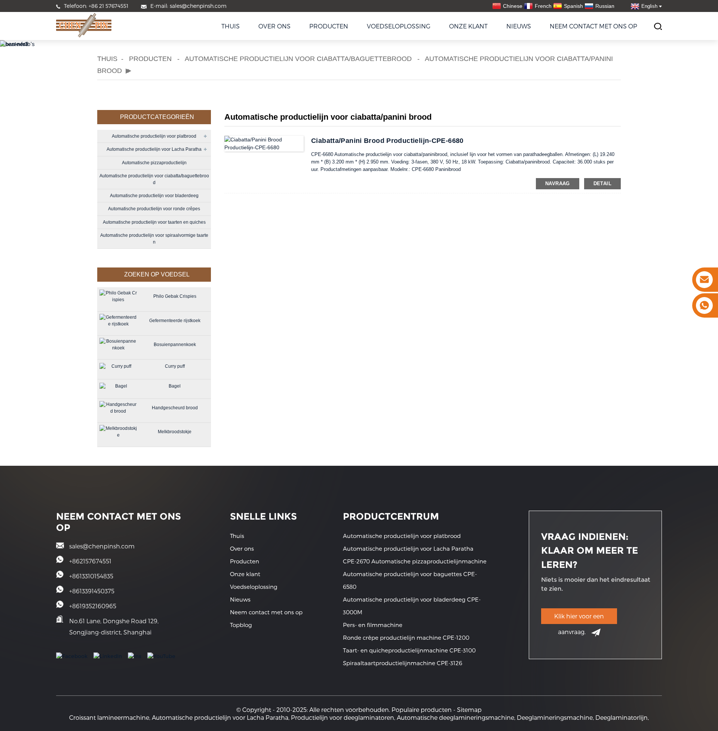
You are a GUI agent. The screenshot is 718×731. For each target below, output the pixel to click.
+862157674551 (90, 561)
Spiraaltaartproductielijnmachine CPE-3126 (402, 663)
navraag (557, 183)
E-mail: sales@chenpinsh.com (188, 6)
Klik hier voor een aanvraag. (579, 618)
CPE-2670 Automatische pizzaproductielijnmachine (415, 561)
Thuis (230, 26)
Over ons (274, 26)
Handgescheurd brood (175, 407)
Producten (328, 26)
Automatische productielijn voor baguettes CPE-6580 (410, 580)
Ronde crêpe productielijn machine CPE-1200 (406, 637)
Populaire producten (422, 709)
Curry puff (175, 366)
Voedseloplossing (398, 26)
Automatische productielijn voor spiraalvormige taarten (154, 239)
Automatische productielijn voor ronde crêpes (154, 208)
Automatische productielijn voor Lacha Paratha (154, 149)
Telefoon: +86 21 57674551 (96, 6)
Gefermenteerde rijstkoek (174, 320)
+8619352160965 (92, 605)
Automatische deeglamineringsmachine (455, 717)
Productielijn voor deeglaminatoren (342, 717)
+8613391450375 (91, 590)
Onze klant (468, 26)
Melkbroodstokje (174, 431)
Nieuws (518, 26)
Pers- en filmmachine (372, 624)
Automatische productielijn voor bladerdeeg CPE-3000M (412, 605)
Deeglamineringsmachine (555, 717)
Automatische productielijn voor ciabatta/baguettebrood (298, 58)
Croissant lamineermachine (109, 717)
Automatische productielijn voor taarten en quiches (154, 222)
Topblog (241, 624)
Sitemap (469, 709)
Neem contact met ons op (593, 26)
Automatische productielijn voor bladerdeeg (154, 195)
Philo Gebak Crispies (174, 296)
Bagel (175, 386)
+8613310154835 (91, 575)
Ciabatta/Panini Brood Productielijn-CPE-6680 (387, 140)
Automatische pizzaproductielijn (154, 162)
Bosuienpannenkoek (175, 344)
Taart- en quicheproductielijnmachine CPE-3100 (409, 650)
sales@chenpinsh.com (102, 546)
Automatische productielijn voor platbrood (154, 136)
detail (602, 183)
